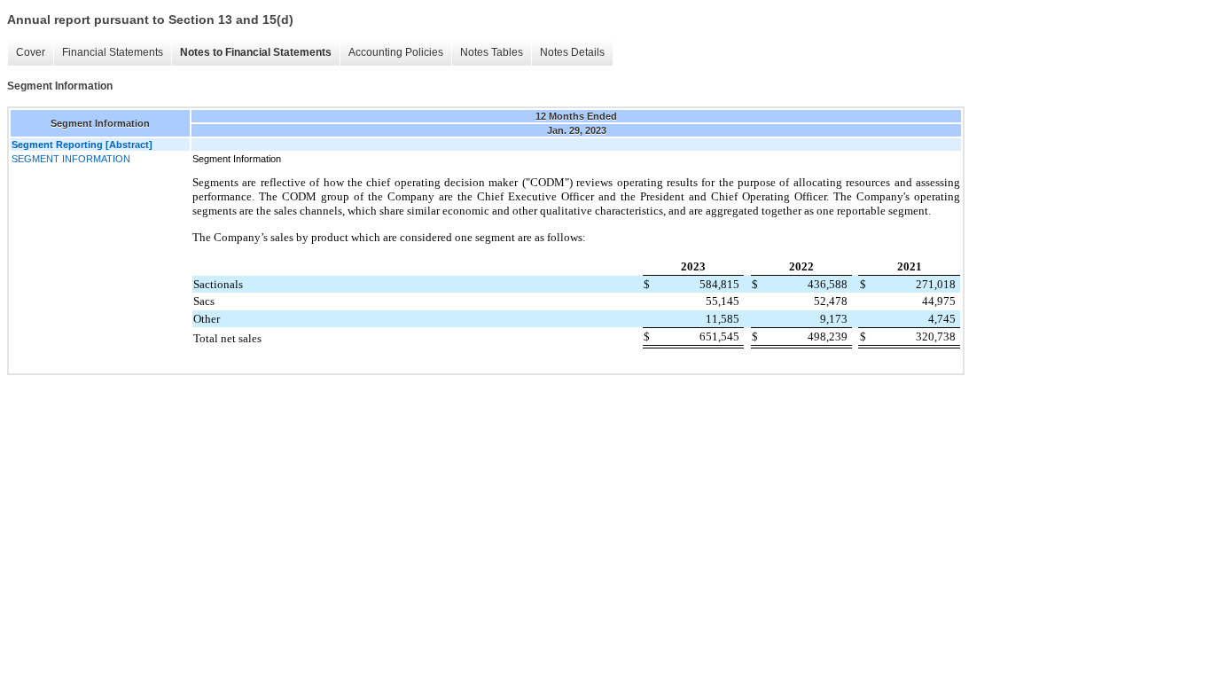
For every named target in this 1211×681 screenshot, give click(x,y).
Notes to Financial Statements (256, 52)
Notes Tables (491, 52)
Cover (30, 52)
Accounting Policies (395, 52)
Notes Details (572, 52)
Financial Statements (112, 52)
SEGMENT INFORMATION (71, 158)
